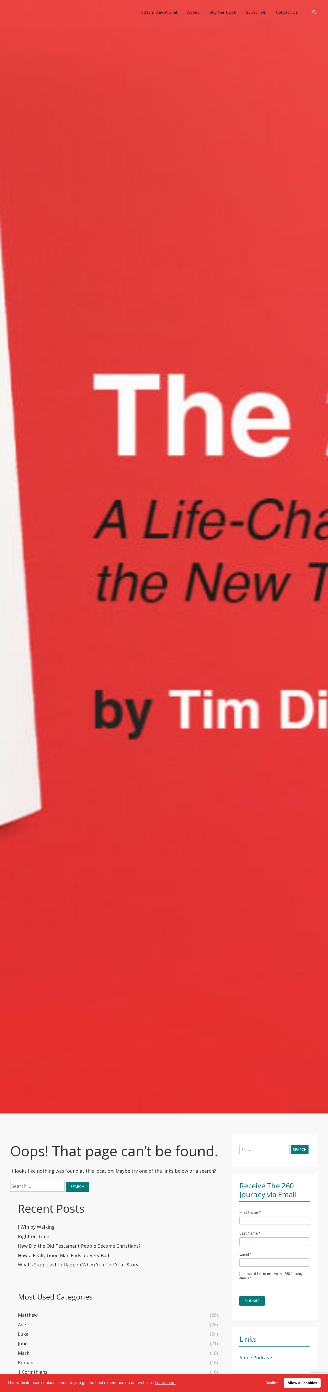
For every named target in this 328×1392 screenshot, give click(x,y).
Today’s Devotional (157, 12)
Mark (23, 1353)
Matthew (28, 1315)
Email (245, 1254)
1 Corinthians (32, 1372)
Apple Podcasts (256, 1358)
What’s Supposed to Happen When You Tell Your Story (78, 1265)
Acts (22, 1324)
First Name (250, 1212)
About (193, 12)
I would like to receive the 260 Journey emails (271, 1276)
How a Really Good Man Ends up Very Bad (63, 1255)
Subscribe (256, 12)
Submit (252, 1301)
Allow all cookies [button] (302, 1383)
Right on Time (33, 1236)
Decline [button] (272, 1383)
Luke (23, 1334)
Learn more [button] (165, 1382)
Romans (27, 1362)
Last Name (249, 1233)
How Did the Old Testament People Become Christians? (79, 1246)
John (23, 1343)
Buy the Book (222, 12)
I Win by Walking (36, 1227)
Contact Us (287, 12)
